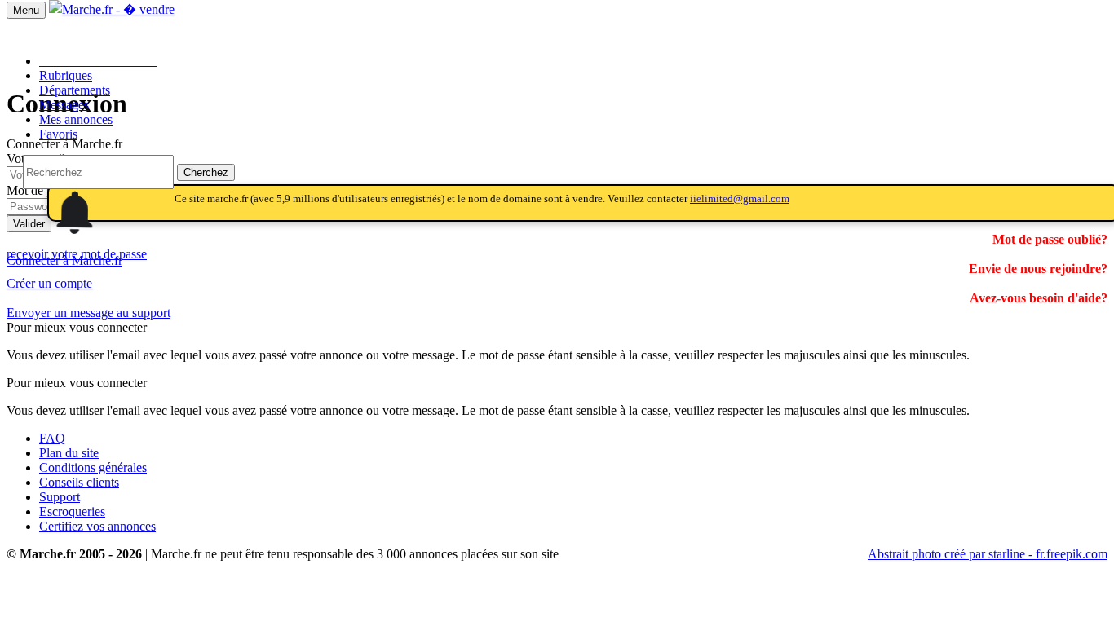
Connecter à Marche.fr (64, 260)
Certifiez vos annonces (97, 526)
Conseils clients (79, 482)
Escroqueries (72, 511)
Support (59, 497)
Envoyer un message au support (88, 313)
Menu (26, 10)
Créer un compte (49, 283)
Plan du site (69, 453)
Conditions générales (93, 467)
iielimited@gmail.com (739, 198)
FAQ (52, 438)
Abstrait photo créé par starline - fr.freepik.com (987, 554)
